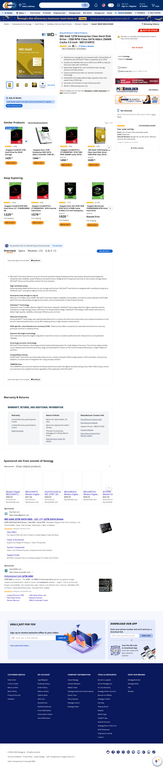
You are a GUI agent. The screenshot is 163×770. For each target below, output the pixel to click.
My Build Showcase (44, 707)
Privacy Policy (27, 757)
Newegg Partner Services (107, 691)
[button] (27, 5)
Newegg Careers (74, 703)
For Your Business (104, 687)
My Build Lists (42, 703)
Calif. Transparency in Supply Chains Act (60, 757)
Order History (42, 687)
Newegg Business (134, 680)
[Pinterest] (133, 752)
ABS (129, 687)
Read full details (17, 431)
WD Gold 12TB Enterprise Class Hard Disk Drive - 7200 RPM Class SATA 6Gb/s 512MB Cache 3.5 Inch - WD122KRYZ (99, 152)
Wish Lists (41, 699)
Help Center (12, 680)
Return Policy (12, 691)
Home (6, 24)
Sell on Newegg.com (105, 684)
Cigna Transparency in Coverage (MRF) (21, 761)
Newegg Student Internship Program (81, 691)
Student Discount (104, 722)
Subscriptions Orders (45, 714)
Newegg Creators (104, 699)
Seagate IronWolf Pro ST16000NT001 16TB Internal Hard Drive (43, 208)
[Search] (85, 5)
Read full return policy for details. (55, 440)
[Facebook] (113, 752)
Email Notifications (44, 710)
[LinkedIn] (128, 752)
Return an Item (13, 687)
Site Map (101, 703)
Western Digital (81, 24)
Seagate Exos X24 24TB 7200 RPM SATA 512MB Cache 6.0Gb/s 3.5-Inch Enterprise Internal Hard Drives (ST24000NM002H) (71, 208)
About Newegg (73, 680)
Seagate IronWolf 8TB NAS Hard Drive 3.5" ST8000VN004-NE (17, 208)
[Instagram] (123, 752)
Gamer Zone (72, 695)
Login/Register (43, 680)
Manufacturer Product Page (91, 419)
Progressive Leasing (105, 733)
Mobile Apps (102, 714)
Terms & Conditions (15, 757)
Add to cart (11, 163)
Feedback (36, 260)
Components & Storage (22, 24)
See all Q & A (104, 251)
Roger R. (121, 142)
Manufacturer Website (89, 423)
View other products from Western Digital (90, 434)
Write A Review (138, 148)
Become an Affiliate (105, 695)
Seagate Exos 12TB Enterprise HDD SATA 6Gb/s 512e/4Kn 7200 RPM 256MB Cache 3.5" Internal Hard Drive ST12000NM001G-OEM (44, 152)
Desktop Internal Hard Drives (59, 24)
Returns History (43, 691)
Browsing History (44, 684)
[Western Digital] (49, 34)
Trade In (101, 737)
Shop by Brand (103, 707)
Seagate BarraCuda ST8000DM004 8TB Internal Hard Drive (98, 208)
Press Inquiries (73, 699)
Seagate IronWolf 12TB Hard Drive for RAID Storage (15, 152)
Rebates (101, 710)
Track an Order (13, 684)
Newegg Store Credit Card (107, 726)
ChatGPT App (102, 718)
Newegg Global (133, 684)
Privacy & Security (14, 695)
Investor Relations (74, 684)
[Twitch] (143, 752)
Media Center (72, 687)
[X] (118, 752)
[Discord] (148, 752)
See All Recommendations (38, 123)
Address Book (42, 695)
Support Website (87, 430)
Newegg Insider (73, 707)
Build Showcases (104, 729)
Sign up (62, 638)
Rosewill (131, 691)
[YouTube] (138, 752)
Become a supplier (104, 680)
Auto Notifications (44, 718)
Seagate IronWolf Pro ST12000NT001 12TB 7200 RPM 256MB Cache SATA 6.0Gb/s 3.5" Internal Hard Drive (71, 152)
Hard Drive (39, 24)
